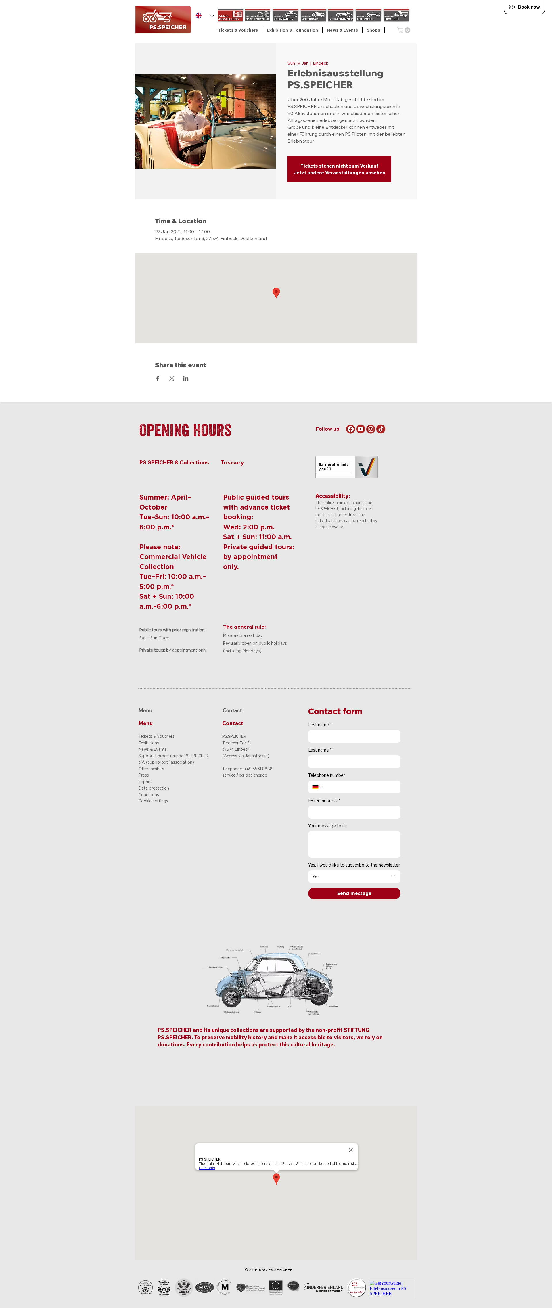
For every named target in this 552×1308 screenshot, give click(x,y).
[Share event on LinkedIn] (186, 378)
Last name (320, 750)
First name (320, 724)
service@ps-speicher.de (244, 775)
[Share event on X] (172, 378)
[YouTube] (360, 429)
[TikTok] (381, 429)
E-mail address (324, 800)
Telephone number (326, 775)
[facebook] (350, 429)
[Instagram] (370, 429)
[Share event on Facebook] (157, 378)
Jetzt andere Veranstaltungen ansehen (339, 173)
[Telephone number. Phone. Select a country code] (317, 787)
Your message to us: (328, 826)
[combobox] (354, 876)
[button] (292, 30)
